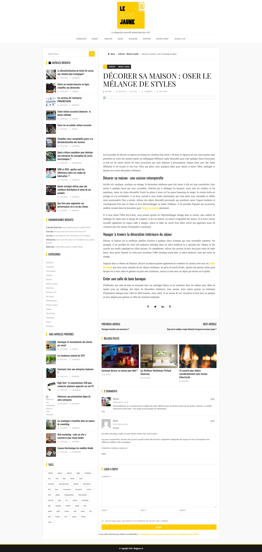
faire (49, 494)
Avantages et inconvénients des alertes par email (74, 343)
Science (120, 38)
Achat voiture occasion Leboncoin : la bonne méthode (74, 113)
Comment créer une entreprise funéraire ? (75, 370)
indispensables (69, 494)
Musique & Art (180, 38)
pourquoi (58, 505)
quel (85, 505)
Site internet (50, 313)
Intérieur (121, 54)
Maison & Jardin (162, 38)
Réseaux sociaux (52, 304)
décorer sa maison (150, 208)
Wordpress (50, 325)
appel (78, 473)
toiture (57, 516)
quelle (50, 511)
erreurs (89, 489)
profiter (68, 505)
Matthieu (108, 91)
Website (183, 510)
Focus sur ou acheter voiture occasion (74, 125)
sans (75, 511)
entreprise (78, 489)
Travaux (48, 321)
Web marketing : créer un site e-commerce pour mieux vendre (72, 436)
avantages (87, 473)
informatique (82, 494)
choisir (72, 478)
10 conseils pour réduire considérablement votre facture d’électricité (193, 374)
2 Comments (148, 91)
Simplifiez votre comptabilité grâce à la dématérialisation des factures (75, 140)
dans (56, 489)
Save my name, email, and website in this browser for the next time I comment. (137, 521)
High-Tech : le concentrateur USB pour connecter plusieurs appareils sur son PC (75, 384)
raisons (66, 511)
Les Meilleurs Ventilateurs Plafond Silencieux (155, 372)
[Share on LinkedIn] (162, 306)
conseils (75, 484)
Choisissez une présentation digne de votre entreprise (74, 398)
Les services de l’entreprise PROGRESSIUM (69, 99)
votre (50, 522)
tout (65, 516)
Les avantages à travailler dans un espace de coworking (76, 422)
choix (81, 478)
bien (57, 478)
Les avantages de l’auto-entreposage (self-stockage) (71, 235)
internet (50, 500)
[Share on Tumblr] (170, 306)
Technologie (133, 38)
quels (58, 511)
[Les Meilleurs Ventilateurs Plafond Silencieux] (159, 356)
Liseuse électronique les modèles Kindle (76, 227)
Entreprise (147, 38)
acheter (50, 473)
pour (49, 505)
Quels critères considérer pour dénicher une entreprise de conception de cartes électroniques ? (75, 155)
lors (67, 500)
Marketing (108, 38)
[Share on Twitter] (155, 306)
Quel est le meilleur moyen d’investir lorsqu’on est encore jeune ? (192, 329)
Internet (95, 38)
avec (49, 478)
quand (77, 505)
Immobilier (50, 266)
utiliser (83, 516)
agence (60, 473)
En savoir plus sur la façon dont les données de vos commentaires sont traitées (168, 534)
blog (64, 478)
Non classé (50, 296)
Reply (213, 399)
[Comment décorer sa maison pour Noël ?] (120, 356)
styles (135, 91)
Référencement (51, 300)
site (90, 511)
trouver (74, 516)
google (58, 494)
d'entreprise (87, 484)
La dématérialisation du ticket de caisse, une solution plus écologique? (75, 72)
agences (69, 473)
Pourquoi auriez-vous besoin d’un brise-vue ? (70, 231)
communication (64, 484)
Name (104, 510)
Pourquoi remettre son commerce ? (115, 329)
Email (143, 510)
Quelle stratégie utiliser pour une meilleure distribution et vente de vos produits (74, 189)
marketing (85, 500)
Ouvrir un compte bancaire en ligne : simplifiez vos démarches (73, 85)
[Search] (92, 53)
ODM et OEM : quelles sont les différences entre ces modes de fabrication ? (71, 172)
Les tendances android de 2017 (71, 355)
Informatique (81, 38)
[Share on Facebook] (148, 306)
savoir (83, 511)
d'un (49, 489)
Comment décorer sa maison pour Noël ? (120, 370)
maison (75, 500)
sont (49, 516)
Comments (106, 476)
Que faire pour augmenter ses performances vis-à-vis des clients (72, 204)
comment (51, 484)
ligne (59, 500)
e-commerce (67, 489)
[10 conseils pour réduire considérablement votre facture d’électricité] (198, 356)
